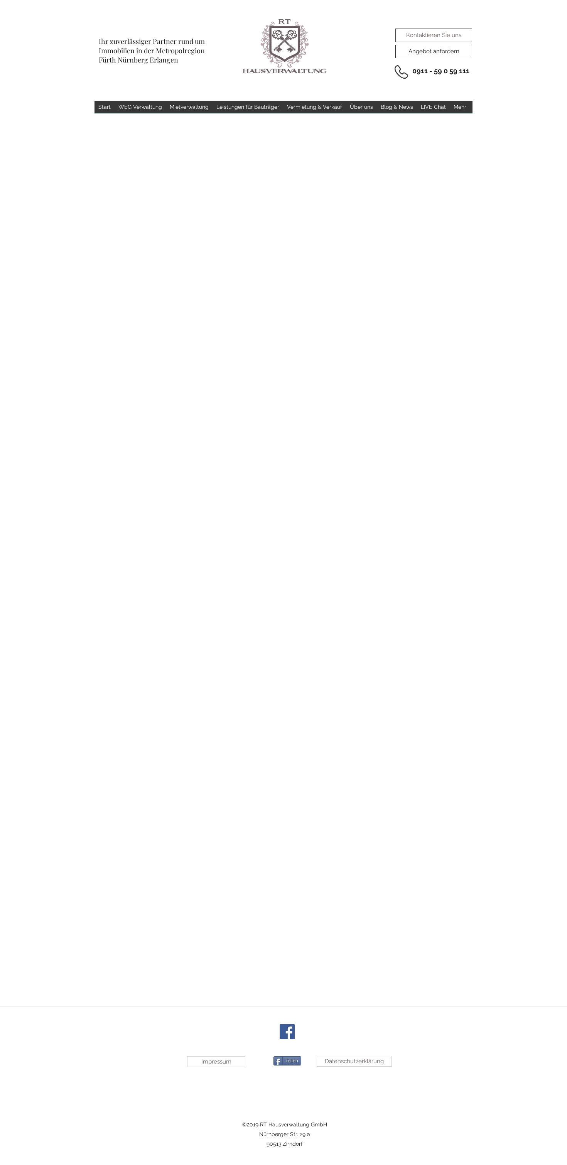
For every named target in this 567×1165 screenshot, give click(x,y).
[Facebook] (287, 1031)
